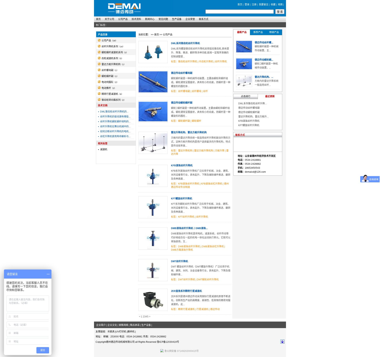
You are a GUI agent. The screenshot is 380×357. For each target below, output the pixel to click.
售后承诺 (135, 325)
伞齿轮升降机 (206, 61)
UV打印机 (121, 331)
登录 (247, 4)
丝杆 (205, 91)
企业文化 (112, 325)
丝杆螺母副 (107, 70)
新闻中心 (150, 19)
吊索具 (111, 331)
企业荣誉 (190, 19)
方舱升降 (219, 150)
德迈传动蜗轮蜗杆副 (181, 102)
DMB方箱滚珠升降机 (182, 249)
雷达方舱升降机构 (111, 64)
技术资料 (136, 19)
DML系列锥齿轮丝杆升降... (252, 103)
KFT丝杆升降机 (186, 216)
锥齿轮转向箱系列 (111, 100)
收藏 (273, 4)
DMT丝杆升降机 (179, 261)
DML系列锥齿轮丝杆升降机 (185, 43)
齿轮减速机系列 (110, 58)
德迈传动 (215, 309)
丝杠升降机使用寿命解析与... (115, 136)
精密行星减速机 (110, 94)
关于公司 (109, 19)
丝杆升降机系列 (110, 46)
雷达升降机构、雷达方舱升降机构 (189, 132)
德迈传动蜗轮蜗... (264, 59)
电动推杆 (106, 88)
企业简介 (101, 325)
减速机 (103, 149)
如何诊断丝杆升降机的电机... (115, 131)
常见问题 (163, 19)
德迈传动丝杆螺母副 (181, 73)
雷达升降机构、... (264, 77)
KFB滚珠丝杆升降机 (182, 165)
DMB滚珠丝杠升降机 (213, 246)
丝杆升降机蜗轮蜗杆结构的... (115, 121)
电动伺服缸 (107, 82)
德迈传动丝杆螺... (264, 42)
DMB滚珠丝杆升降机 (189, 246)
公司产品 (123, 19)
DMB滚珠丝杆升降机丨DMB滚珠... (189, 228)
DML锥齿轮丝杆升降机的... (114, 111)
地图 (280, 4)
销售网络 (123, 325)
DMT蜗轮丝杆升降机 (208, 279)
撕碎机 (131, 331)
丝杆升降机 (221, 61)
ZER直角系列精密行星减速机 (186, 291)
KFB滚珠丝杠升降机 (211, 183)
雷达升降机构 (185, 150)
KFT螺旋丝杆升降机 (181, 198)
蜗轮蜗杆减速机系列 (112, 52)
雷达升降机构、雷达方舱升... (253, 116)
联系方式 (203, 19)
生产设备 (176, 19)
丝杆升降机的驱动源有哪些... (115, 116)
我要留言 (263, 4)
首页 (240, 4)
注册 (254, 4)
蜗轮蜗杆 (196, 121)
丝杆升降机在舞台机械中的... (115, 126)
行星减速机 (202, 309)
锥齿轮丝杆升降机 (187, 61)
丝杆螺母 (196, 91)
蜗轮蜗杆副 (107, 76)
